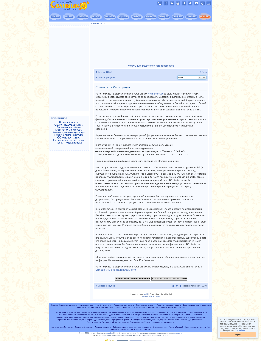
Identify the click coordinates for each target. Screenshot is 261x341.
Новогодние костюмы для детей (143, 320)
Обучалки (64, 137)
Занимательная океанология (128, 317)
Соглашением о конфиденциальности (115, 270)
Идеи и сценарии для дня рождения (141, 312)
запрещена (177, 333)
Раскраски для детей (178, 312)
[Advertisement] (151, 45)
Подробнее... (241, 330)
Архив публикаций (176, 327)
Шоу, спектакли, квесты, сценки (69, 140)
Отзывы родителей (160, 327)
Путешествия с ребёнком (140, 322)
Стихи (76, 137)
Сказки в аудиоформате (178, 317)
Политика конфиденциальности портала (126, 330)
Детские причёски (122, 322)
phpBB (146, 294)
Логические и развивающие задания (73, 315)
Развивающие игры (85, 305)
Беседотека (101, 23)
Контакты (147, 330)
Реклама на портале (103, 327)
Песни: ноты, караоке (69, 142)
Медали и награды (86, 320)
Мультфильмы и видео (103, 305)
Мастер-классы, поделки (110, 307)
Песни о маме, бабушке (68, 135)
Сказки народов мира (68, 124)
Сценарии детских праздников (88, 307)
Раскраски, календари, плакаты (169, 305)
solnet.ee (109, 333)
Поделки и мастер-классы (197, 312)
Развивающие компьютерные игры (69, 132)
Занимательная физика (83, 317)
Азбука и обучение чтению (98, 315)
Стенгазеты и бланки (196, 317)
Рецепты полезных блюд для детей (100, 322)
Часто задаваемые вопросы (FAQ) (198, 327)
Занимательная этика (149, 315)
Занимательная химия (64, 317)
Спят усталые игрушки (69, 130)
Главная (93, 23)
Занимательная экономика (191, 315)
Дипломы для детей (102, 320)
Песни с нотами (161, 317)
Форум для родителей (176, 307)
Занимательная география (169, 315)
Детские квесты (162, 312)
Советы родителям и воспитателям (197, 305)
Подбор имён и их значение (168, 320)
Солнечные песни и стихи (157, 307)
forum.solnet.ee (155, 93)
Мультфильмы (74, 312)
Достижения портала (142, 327)
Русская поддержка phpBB (151, 296)
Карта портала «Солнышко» (62, 327)
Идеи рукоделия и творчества (162, 322)
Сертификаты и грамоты (120, 320)
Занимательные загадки (131, 315)
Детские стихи (114, 315)
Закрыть (238, 334)
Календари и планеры (117, 312)
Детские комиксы (61, 312)
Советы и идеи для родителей (191, 320)
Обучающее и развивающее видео (94, 312)
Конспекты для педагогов (145, 305)
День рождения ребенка (69, 127)
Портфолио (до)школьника (67, 320)
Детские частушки (147, 317)
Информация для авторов (123, 327)
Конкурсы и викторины (68, 305)
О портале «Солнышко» (84, 327)
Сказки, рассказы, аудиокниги (133, 307)
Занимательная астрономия (105, 317)
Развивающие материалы (124, 305)
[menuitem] (109, 72)
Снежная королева (68, 122)
